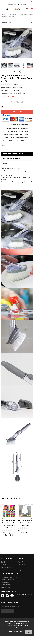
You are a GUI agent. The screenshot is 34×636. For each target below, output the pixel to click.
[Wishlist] (3, 505)
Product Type (6, 93)
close (31, 1)
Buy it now (17, 112)
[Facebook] (2, 595)
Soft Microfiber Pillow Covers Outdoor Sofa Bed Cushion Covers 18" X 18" (9, 524)
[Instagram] (12, 595)
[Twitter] (7, 595)
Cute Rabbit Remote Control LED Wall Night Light (25, 523)
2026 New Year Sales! (17, 4)
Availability (5, 90)
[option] (17, 43)
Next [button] (19, 71)
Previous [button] (14, 71)
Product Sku (6, 88)
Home (3, 14)
